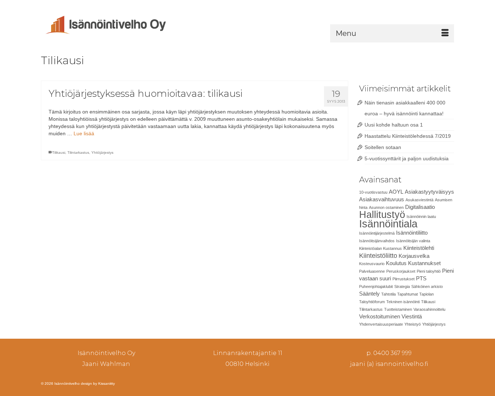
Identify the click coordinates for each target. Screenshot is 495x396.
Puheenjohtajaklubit (376, 286)
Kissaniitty (106, 383)
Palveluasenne (372, 271)
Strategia (402, 286)
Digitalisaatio (420, 207)
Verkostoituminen (379, 316)
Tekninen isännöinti (403, 302)
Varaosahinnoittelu (429, 309)
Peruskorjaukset (400, 271)
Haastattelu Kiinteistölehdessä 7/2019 (408, 136)
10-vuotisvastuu (373, 192)
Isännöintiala (388, 224)
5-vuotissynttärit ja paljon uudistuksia (407, 158)
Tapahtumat (407, 294)
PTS (421, 278)
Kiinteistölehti (418, 248)
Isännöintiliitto (412, 233)
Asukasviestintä (419, 200)
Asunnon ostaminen (386, 207)
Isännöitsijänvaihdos (377, 241)
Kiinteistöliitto (378, 255)
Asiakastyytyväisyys (429, 192)
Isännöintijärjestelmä (377, 233)
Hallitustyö (382, 214)
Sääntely (369, 293)
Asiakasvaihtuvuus (381, 199)
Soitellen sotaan (383, 147)
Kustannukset (424, 263)
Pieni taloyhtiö (429, 271)
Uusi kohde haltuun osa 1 (394, 125)
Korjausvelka (414, 256)
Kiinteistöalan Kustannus (380, 248)
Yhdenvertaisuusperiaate (381, 324)
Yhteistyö (412, 324)
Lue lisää (84, 133)
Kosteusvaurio (371, 263)
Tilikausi (58, 152)
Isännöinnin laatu (421, 216)
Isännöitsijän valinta (413, 241)
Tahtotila (388, 294)
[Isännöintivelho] (106, 24)
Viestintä (412, 316)
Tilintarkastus (78, 152)
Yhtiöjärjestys (102, 152)
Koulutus (396, 263)
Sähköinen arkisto (427, 286)
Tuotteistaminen (398, 309)
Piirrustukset (403, 279)
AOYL (396, 192)
